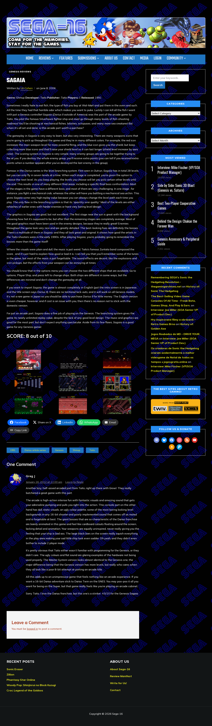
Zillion (10, 674)
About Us (111, 58)
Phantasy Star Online (21, 679)
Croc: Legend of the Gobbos (25, 690)
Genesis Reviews (20, 71)
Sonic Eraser (15, 669)
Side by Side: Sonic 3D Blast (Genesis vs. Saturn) (176, 188)
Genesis (59, 450)
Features (66, 58)
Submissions (87, 58)
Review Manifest (121, 676)
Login (157, 58)
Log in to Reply (74, 482)
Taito (92, 450)
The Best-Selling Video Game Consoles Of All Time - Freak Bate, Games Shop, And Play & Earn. (173, 301)
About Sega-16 (120, 669)
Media (144, 58)
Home (29, 58)
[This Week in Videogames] (160, 408)
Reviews (45, 58)
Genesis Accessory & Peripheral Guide (178, 241)
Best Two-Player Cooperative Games (176, 205)
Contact (129, 58)
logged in (32, 628)
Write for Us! (118, 683)
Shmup (76, 450)
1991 (12, 450)
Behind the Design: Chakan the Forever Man (177, 223)
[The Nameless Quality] (175, 408)
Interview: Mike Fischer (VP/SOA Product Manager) (179, 170)
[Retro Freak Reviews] (191, 408)
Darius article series (35, 450)
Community (175, 58)
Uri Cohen (27, 88)
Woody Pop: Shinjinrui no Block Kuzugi (31, 685)
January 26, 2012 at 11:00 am (44, 482)
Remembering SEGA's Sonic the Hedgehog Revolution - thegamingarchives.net (171, 282)
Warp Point (181, 403)
